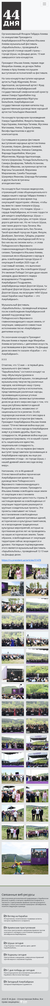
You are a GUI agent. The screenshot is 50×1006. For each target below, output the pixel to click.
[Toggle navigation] (44, 4)
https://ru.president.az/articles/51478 (21, 560)
